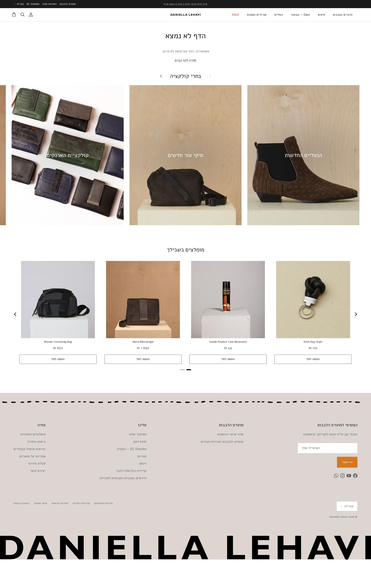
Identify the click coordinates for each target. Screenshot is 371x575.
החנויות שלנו (49, 4)
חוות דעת (139, 441)
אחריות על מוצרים (33, 456)
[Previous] (15, 314)
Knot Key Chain (313, 342)
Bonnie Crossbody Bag (58, 342)
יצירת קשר (38, 470)
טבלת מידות (37, 463)
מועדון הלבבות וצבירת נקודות (222, 441)
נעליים (278, 15)
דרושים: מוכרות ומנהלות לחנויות (123, 478)
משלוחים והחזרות (33, 434)
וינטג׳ (142, 463)
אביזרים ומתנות (256, 15)
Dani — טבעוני (300, 15)
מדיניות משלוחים (103, 503)
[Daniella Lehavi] (185, 14)
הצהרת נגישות (21, 503)
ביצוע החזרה (36, 441)
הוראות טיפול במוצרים (30, 449)
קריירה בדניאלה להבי (131, 470)
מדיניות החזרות (81, 503)
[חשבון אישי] (32, 14)
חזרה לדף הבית (185, 60)
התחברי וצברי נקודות (185, 4)
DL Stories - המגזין (131, 449)
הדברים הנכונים (342, 15)
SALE (235, 15)
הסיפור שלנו (137, 434)
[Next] (355, 314)
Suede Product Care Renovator (228, 342)
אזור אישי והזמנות (230, 434)
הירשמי (347, 462)
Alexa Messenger (143, 342)
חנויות (141, 456)
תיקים (321, 15)
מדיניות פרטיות (60, 503)
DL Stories (33, 4)
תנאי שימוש (40, 503)
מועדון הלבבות (68, 4)
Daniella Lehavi (339, 517)
